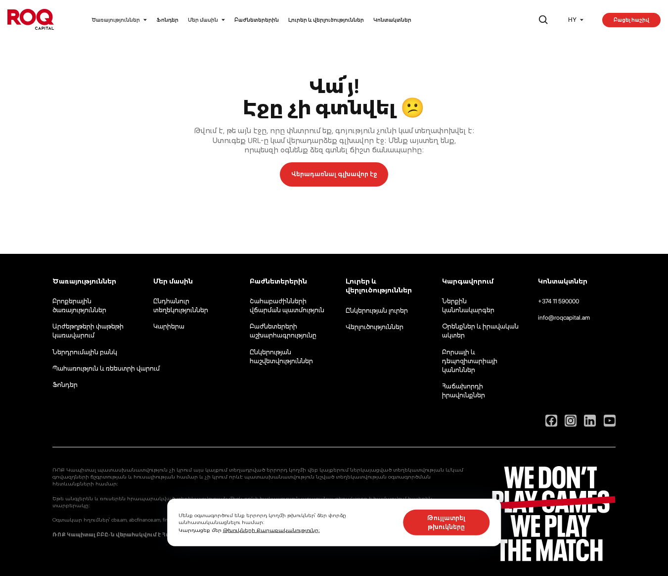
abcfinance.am (144, 520)
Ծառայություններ (115, 20)
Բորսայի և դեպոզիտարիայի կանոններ (469, 361)
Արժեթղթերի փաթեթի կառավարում (88, 331)
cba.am (119, 520)
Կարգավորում (467, 281)
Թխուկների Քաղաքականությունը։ (271, 530)
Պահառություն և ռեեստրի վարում (106, 368)
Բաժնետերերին (256, 20)
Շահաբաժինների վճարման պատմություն (287, 305)
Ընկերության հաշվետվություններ (281, 356)
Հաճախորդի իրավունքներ (463, 391)
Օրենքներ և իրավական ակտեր (480, 331)
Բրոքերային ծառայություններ (79, 305)
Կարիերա (168, 326)
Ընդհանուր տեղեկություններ (180, 305)
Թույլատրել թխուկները (446, 522)
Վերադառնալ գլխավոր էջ (334, 174)
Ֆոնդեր (167, 20)
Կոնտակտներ (392, 20)
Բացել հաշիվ (631, 20)
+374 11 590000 (558, 301)
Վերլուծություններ (374, 327)
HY (572, 19)
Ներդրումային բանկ (84, 352)
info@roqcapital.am (564, 317)
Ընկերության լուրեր (377, 310)
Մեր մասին (203, 20)
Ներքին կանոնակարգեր (468, 305)
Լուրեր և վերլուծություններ (326, 20)
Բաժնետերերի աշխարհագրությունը (283, 331)
